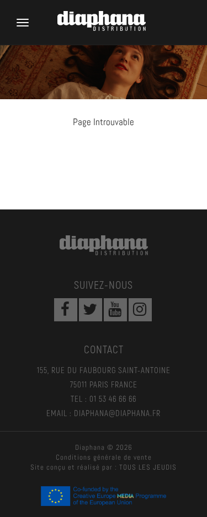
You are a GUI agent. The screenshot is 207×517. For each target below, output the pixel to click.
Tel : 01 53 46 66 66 (103, 398)
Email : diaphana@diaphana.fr (103, 413)
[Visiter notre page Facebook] (65, 309)
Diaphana (104, 245)
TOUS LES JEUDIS (148, 467)
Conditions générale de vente (104, 457)
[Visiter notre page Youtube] (115, 309)
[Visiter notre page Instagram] (140, 309)
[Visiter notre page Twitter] (90, 309)
